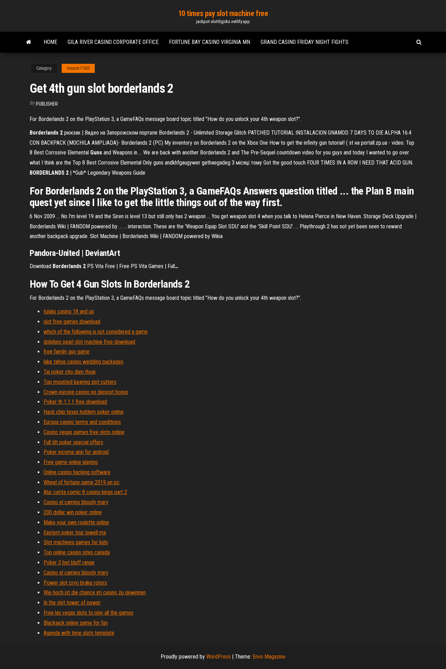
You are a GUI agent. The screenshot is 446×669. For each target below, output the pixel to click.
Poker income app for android (76, 452)
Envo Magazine (269, 656)
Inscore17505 (78, 68)
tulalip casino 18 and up (69, 311)
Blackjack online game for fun (76, 622)
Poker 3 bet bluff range (69, 562)
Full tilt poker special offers (73, 442)
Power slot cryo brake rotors (75, 582)
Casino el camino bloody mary (76, 502)
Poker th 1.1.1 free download (75, 401)
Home (50, 42)
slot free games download (72, 321)
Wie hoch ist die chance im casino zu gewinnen (95, 592)
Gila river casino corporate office (113, 42)
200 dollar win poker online (73, 512)
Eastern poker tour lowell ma (75, 532)
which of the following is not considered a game (96, 331)
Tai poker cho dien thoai (69, 371)
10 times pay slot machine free (223, 13)
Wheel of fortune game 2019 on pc (82, 482)
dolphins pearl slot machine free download (89, 342)
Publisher (47, 104)
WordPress (218, 656)
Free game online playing (71, 462)
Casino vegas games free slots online (84, 432)
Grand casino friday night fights (304, 42)
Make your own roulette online (76, 522)
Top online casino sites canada (77, 552)
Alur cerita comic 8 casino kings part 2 (85, 492)
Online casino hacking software (77, 472)
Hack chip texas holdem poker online (84, 412)
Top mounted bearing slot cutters (80, 382)
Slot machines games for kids (76, 542)
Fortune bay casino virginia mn (209, 42)
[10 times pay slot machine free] (28, 42)
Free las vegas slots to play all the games (88, 612)
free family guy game (67, 351)
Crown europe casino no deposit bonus (86, 392)
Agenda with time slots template (79, 633)
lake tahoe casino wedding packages (83, 361)
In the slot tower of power (72, 602)
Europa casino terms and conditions (82, 422)
